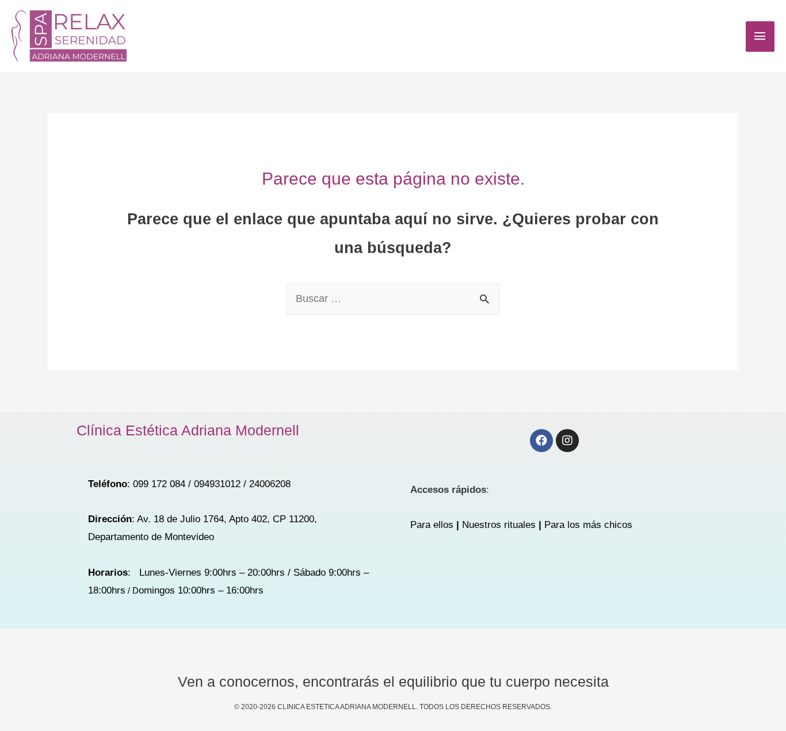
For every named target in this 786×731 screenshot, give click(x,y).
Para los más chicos (588, 524)
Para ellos (431, 524)
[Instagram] (567, 440)
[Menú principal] (760, 36)
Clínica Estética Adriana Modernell (188, 430)
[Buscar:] (393, 298)
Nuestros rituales (499, 524)
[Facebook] (541, 440)
